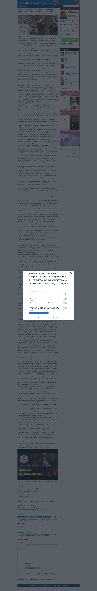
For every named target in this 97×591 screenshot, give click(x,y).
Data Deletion (41, 317)
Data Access (48, 317)
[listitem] (48, 291)
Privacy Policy (56, 317)
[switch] (65, 294)
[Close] (71, 273)
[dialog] (48, 295)
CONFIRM (39, 313)
